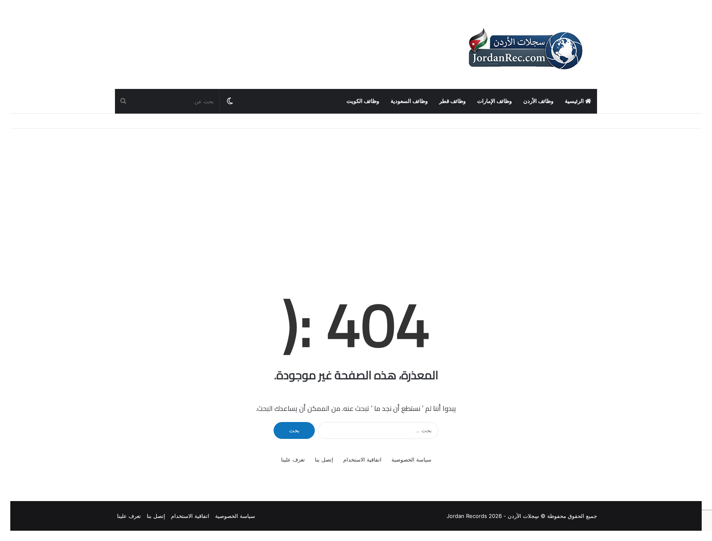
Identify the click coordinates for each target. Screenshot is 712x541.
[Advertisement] (356, 198)
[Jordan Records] (525, 49)
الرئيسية (575, 101)
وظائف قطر (452, 101)
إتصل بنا (324, 459)
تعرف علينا (293, 459)
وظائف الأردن (538, 101)
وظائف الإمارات (494, 101)
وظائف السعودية (409, 101)
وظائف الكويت (363, 101)
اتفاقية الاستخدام (362, 459)
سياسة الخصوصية (411, 459)
